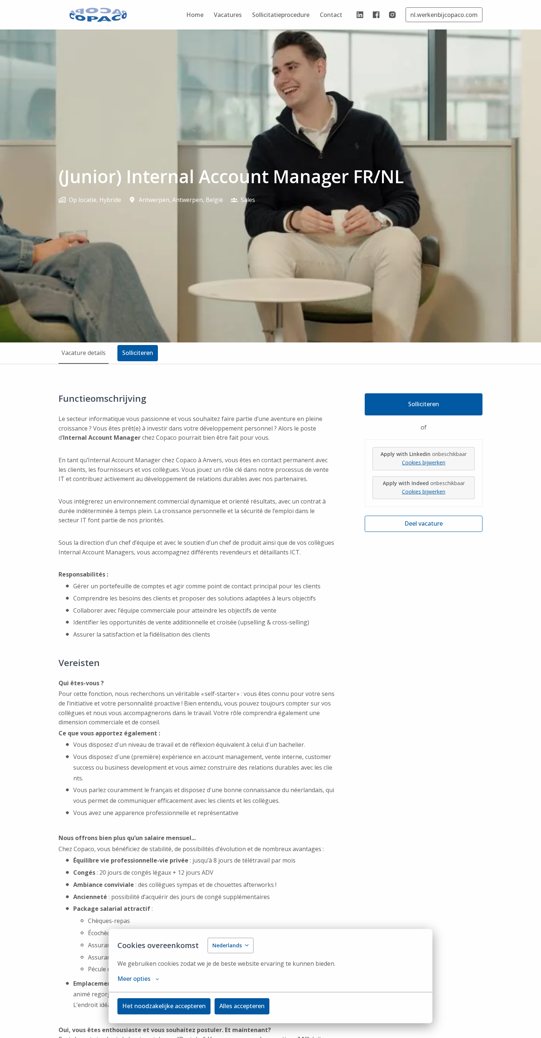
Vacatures (228, 15)
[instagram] (392, 14)
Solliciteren (423, 404)
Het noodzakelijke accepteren (164, 1006)
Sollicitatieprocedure (281, 15)
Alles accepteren (242, 1006)
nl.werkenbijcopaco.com (444, 15)
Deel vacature (423, 523)
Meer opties (134, 979)
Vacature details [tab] (83, 353)
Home (195, 15)
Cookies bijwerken (423, 462)
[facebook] (376, 14)
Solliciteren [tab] (137, 353)
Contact (331, 15)
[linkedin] (360, 14)
